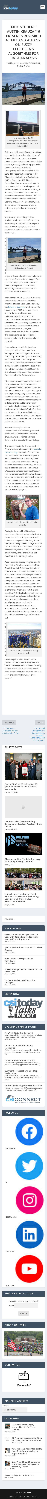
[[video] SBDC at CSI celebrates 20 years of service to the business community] (23, 766)
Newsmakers (34, 63)
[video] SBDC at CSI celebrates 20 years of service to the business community (21, 786)
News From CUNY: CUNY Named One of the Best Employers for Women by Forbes (25, 1464)
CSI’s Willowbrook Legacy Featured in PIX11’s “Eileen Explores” (23, 1427)
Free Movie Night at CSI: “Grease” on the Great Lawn (23, 970)
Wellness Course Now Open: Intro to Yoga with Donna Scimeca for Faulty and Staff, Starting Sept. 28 (21, 936)
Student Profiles (23, 66)
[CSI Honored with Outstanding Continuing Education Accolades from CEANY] (23, 807)
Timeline (35, 1496)
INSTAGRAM (11, 1217)
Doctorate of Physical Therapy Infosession (19, 1046)
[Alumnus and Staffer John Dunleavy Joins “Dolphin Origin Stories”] (23, 844)
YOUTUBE (10, 1285)
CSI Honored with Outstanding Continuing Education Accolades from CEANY (23, 824)
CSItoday (27, 1492)
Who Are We (24, 1496)
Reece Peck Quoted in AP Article (19, 1475)
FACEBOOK (10, 1148)
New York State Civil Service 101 (19, 1033)
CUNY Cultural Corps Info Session (20, 1060)
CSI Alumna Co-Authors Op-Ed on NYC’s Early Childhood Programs (26, 1439)
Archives (5, 1405)
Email (11, 1305)
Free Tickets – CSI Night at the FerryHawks (19, 959)
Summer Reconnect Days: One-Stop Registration (21, 1072)
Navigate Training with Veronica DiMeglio (20, 981)
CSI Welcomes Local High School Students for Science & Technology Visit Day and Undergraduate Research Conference (22, 898)
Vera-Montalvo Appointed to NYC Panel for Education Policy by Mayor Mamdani (26, 1451)
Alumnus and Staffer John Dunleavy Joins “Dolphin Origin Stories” (22, 860)
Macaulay (24, 63)
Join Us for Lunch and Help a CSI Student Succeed (23, 948)
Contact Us (12, 1496)
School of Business (16, 307)
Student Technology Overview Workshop (23, 1085)
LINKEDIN (10, 1251)
